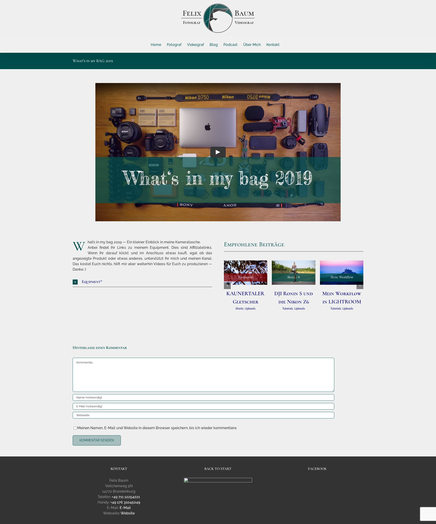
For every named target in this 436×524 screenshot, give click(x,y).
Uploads (250, 308)
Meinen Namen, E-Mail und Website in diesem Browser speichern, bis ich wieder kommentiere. (157, 428)
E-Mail (125, 508)
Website (128, 513)
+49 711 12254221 (126, 497)
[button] (142, 282)
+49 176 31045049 (125, 502)
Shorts (239, 308)
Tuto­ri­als (287, 308)
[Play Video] (218, 152)
